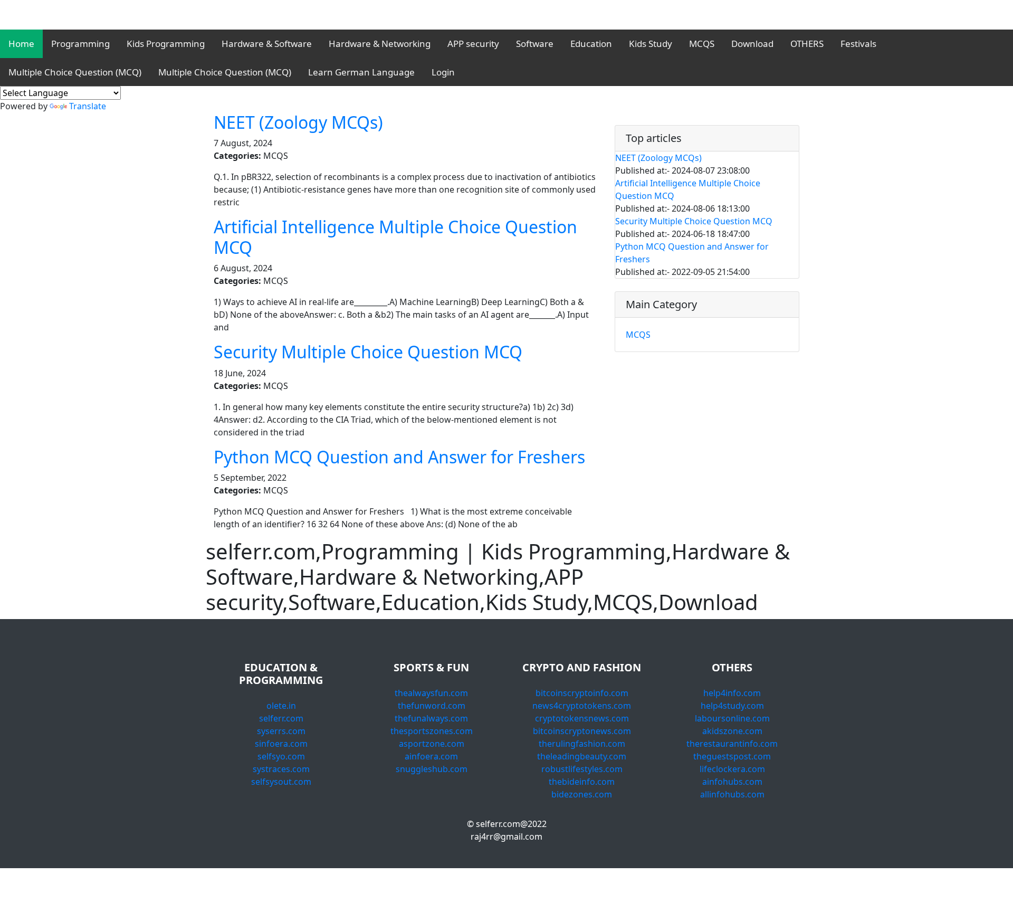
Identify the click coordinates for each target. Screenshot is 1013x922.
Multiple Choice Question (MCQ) (74, 72)
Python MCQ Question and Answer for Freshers (399, 456)
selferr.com (281, 718)
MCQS (701, 43)
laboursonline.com (732, 718)
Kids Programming (166, 43)
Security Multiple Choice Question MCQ (368, 351)
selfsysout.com (281, 781)
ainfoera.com (431, 756)
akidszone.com (732, 731)
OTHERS (807, 43)
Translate (87, 106)
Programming (80, 43)
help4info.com (732, 693)
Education (591, 43)
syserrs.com (281, 731)
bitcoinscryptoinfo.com (582, 693)
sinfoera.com (281, 743)
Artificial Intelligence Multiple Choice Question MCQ (395, 236)
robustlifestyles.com (582, 769)
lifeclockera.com (732, 769)
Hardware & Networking (380, 43)
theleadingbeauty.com (581, 756)
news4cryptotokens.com (581, 705)
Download (752, 43)
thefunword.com (431, 705)
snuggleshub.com (431, 769)
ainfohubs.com (732, 781)
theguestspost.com (732, 756)
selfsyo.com (281, 756)
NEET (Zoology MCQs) (298, 122)
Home (21, 43)
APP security (473, 43)
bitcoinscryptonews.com (582, 731)
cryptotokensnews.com (582, 718)
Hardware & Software (267, 43)
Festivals (858, 43)
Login (443, 72)
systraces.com (281, 769)
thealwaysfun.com (431, 693)
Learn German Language (361, 72)
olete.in (281, 705)
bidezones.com (581, 794)
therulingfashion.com (582, 743)
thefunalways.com (431, 718)
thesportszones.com (431, 731)
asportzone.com (431, 743)
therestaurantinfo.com (732, 743)
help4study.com (732, 705)
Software (534, 43)
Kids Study (650, 43)
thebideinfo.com (582, 781)
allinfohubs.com (732, 794)
